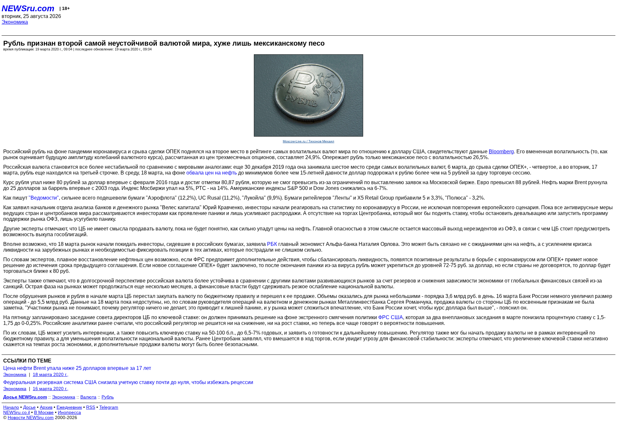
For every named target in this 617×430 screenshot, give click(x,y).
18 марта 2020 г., (50, 374)
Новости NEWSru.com (31, 417)
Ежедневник (69, 407)
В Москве (44, 412)
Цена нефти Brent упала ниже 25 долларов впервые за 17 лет (77, 368)
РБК (272, 244)
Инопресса (69, 412)
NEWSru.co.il (16, 412)
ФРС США (390, 317)
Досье (29, 407)
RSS (90, 407)
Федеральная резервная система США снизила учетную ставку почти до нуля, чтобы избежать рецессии (128, 382)
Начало (11, 407)
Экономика (15, 22)
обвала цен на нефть (211, 172)
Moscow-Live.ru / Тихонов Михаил (308, 141)
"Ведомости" (44, 198)
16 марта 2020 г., (50, 388)
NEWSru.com (28, 8)
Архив (46, 407)
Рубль (108, 396)
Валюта (88, 396)
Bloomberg (501, 151)
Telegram (108, 407)
